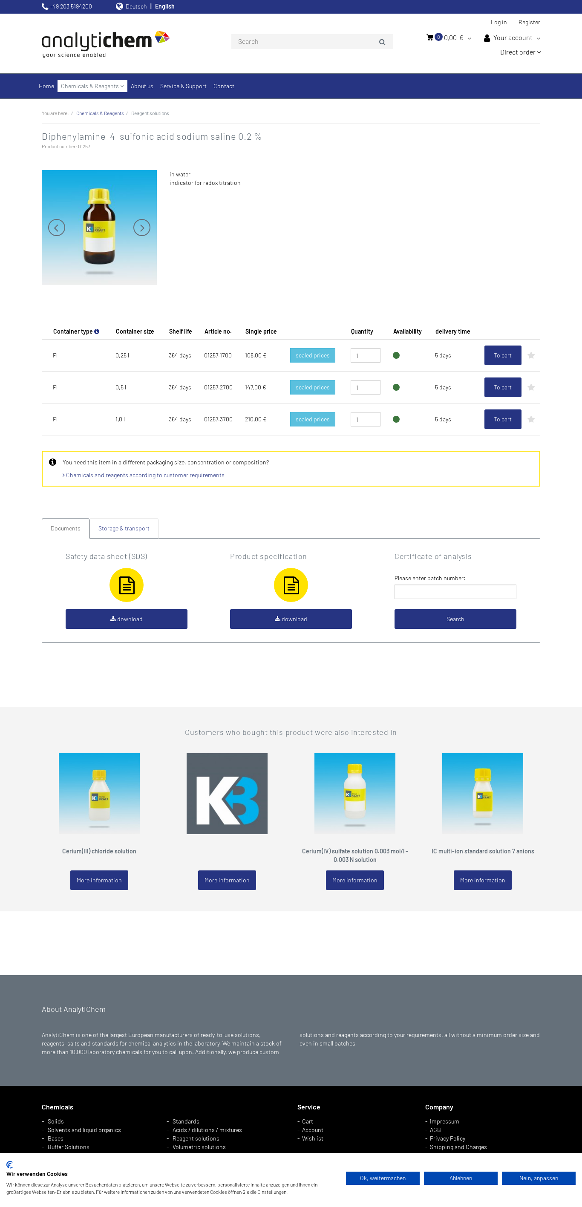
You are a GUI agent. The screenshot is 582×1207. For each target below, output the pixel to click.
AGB (435, 1129)
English (165, 6)
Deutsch (136, 6)
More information (99, 880)
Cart (307, 1121)
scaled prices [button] (313, 355)
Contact (223, 85)
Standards (186, 1121)
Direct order (518, 52)
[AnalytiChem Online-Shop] (120, 43)
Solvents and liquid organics (84, 1129)
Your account (513, 37)
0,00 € (451, 37)
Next (141, 227)
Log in (499, 22)
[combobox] (312, 41)
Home (46, 85)
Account (312, 1129)
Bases (55, 1138)
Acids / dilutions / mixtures (207, 1129)
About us (142, 85)
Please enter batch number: (430, 578)
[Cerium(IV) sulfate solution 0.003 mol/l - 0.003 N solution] (354, 792)
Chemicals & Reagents (90, 85)
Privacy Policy (447, 1138)
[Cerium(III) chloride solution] (99, 792)
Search (455, 618)
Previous (56, 227)
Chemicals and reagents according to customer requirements (145, 474)
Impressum (444, 1121)
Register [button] (529, 22)
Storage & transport (124, 528)
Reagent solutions (196, 1138)
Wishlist (312, 1138)
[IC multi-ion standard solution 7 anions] (482, 792)
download (129, 618)
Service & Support (183, 85)
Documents (66, 528)
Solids (56, 1121)
